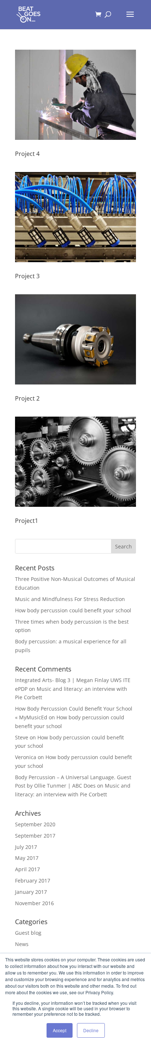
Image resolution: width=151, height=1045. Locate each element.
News (22, 944)
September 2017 (35, 835)
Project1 (26, 521)
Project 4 (27, 154)
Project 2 (27, 398)
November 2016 (34, 903)
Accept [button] (59, 1030)
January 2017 (31, 891)
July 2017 (26, 846)
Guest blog (28, 932)
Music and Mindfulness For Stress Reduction (70, 599)
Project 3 (27, 276)
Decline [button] (91, 1030)
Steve (21, 737)
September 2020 (35, 824)
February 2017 (32, 880)
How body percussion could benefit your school (73, 610)
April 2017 (27, 869)
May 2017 (26, 857)
